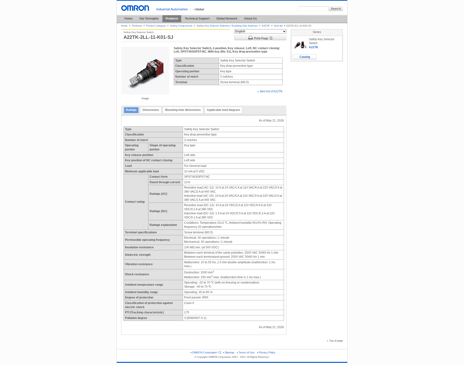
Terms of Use (246, 352)
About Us (250, 18)
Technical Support (197, 18)
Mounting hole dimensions (183, 110)
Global (199, 9)
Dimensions (151, 110)
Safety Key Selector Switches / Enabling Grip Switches (227, 25)
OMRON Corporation (204, 352)
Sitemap (229, 352)
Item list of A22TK (271, 91)
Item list (278, 25)
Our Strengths (149, 18)
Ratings (131, 110)
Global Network (226, 18)
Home (128, 18)
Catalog (304, 57)
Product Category (156, 25)
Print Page (261, 38)
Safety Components (181, 25)
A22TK (266, 25)
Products (172, 18)
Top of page (336, 340)
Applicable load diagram (223, 110)
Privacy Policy (267, 352)
